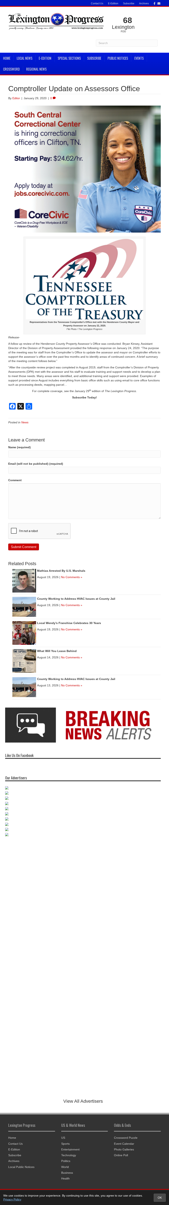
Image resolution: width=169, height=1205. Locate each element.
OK (160, 1197)
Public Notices (118, 58)
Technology (68, 1155)
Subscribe (128, 3)
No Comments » (71, 577)
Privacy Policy (12, 1199)
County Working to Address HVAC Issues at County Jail (76, 598)
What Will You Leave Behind (57, 651)
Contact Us (97, 3)
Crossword (11, 69)
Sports (65, 1143)
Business (67, 1172)
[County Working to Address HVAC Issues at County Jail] (24, 606)
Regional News (36, 69)
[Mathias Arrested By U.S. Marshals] (24, 580)
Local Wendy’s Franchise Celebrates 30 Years (69, 623)
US (63, 1137)
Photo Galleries (124, 1149)
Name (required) (19, 447)
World (65, 1167)
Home (6, 58)
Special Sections (69, 58)
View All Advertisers (83, 1101)
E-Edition (113, 3)
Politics (65, 1161)
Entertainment (70, 1149)
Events (139, 58)
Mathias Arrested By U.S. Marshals (61, 570)
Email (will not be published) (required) (35, 463)
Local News (24, 58)
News (24, 422)
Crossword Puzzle (125, 1137)
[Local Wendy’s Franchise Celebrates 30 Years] (24, 633)
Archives (144, 3)
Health (65, 1178)
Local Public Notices (21, 1167)
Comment (15, 480)
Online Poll (121, 1155)
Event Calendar (124, 1143)
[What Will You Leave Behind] (24, 660)
